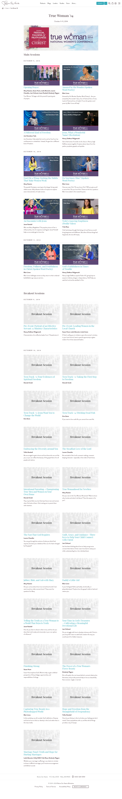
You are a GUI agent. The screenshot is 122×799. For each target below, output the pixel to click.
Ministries (65, 783)
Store (68, 3)
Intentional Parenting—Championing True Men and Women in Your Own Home (41, 492)
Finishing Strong (32, 666)
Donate (100, 3)
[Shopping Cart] (113, 3)
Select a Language (80, 787)
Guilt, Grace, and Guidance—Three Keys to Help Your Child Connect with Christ (78, 537)
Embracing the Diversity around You (41, 449)
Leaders (55, 3)
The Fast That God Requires (37, 535)
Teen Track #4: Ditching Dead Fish (78, 413)
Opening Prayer (31, 88)
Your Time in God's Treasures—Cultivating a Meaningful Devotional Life (76, 623)
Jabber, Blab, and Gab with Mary (39, 580)
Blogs (49, 3)
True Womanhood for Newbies (76, 489)
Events (7, 8)
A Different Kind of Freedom (37, 133)
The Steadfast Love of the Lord (76, 449)
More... (74, 3)
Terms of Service (51, 786)
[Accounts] (115, 3)
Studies (62, 3)
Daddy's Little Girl (70, 580)
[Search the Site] (109, 3)
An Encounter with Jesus (35, 221)
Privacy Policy (39, 786)
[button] (118, 3)
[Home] (3, 8)
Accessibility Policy (64, 786)
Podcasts (42, 3)
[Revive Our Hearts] (11, 3)
